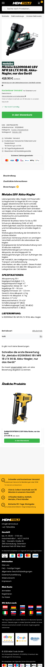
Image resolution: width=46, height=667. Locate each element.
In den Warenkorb (22, 114)
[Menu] (5, 3)
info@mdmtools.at (10, 524)
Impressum (7, 581)
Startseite (5, 16)
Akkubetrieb (37, 331)
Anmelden (6, 590)
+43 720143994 (8, 527)
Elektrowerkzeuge (17, 16)
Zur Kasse (6, 597)
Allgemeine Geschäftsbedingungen (17, 571)
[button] (39, 3)
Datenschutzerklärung (11, 574)
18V (41, 336)
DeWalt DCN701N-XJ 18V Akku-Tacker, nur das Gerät (22, 432)
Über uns (5, 565)
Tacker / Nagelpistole (19, 130)
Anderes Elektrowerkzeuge (35, 16)
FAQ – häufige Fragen (11, 568)
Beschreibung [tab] (9, 176)
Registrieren (7, 594)
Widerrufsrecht (8, 578)
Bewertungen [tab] (10, 187)
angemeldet (16, 367)
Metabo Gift (16, 132)
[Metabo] (8, 63)
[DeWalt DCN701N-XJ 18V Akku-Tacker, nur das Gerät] (22, 408)
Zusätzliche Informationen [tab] (15, 181)
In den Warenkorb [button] (22, 441)
